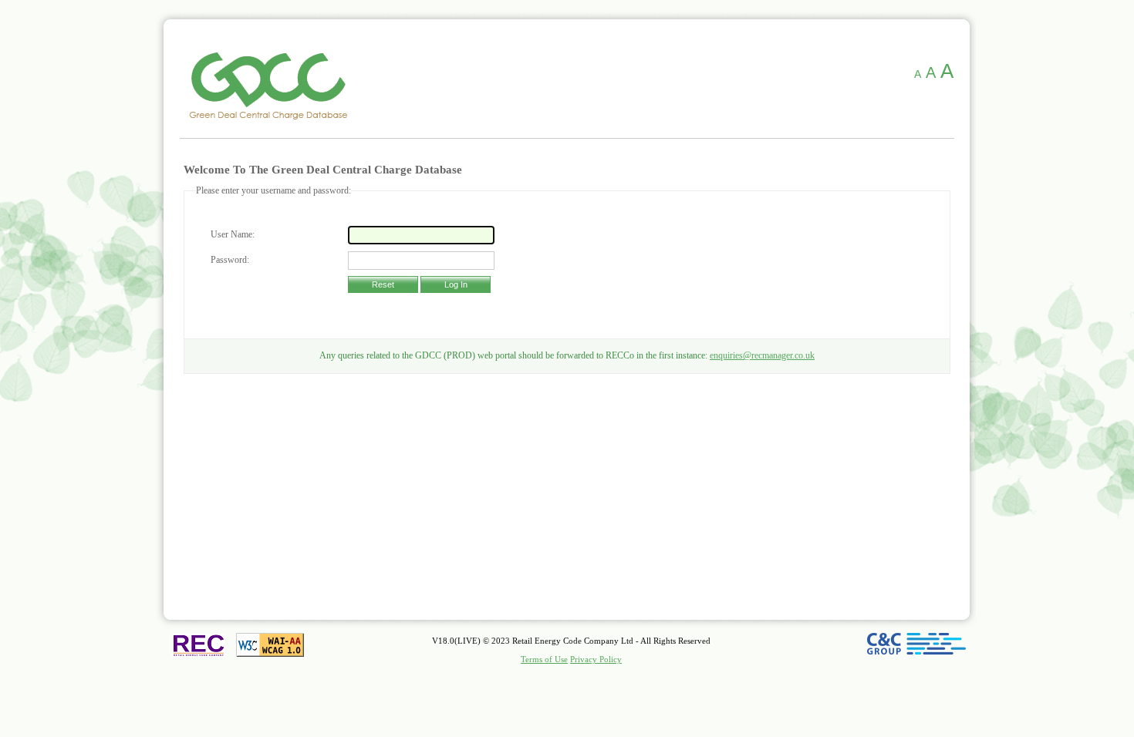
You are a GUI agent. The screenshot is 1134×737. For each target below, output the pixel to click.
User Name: (233, 234)
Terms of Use (544, 659)
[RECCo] (198, 645)
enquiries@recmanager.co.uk (762, 355)
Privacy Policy (596, 659)
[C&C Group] (916, 669)
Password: (230, 259)
